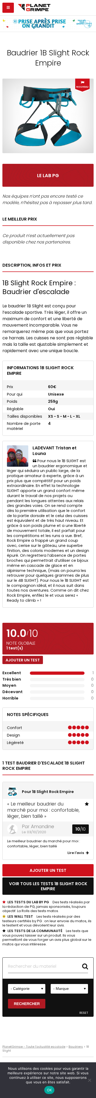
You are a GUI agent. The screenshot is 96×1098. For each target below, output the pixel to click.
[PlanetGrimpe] (34, 7)
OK (49, 1090)
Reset (83, 1013)
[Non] (89, 1080)
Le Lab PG (48, 175)
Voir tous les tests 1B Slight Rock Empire (48, 886)
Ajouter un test (23, 660)
